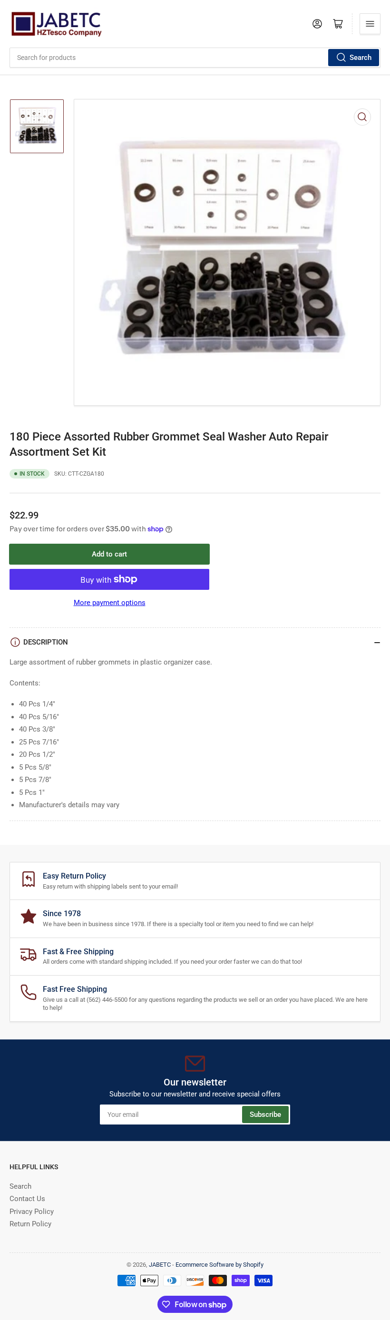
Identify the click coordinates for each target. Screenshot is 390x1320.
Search (360, 57)
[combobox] (195, 58)
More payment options (110, 602)
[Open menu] (370, 23)
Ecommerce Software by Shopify (219, 1264)
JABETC (160, 1264)
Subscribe (265, 1114)
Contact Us (27, 1198)
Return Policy (30, 1224)
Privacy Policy (32, 1211)
